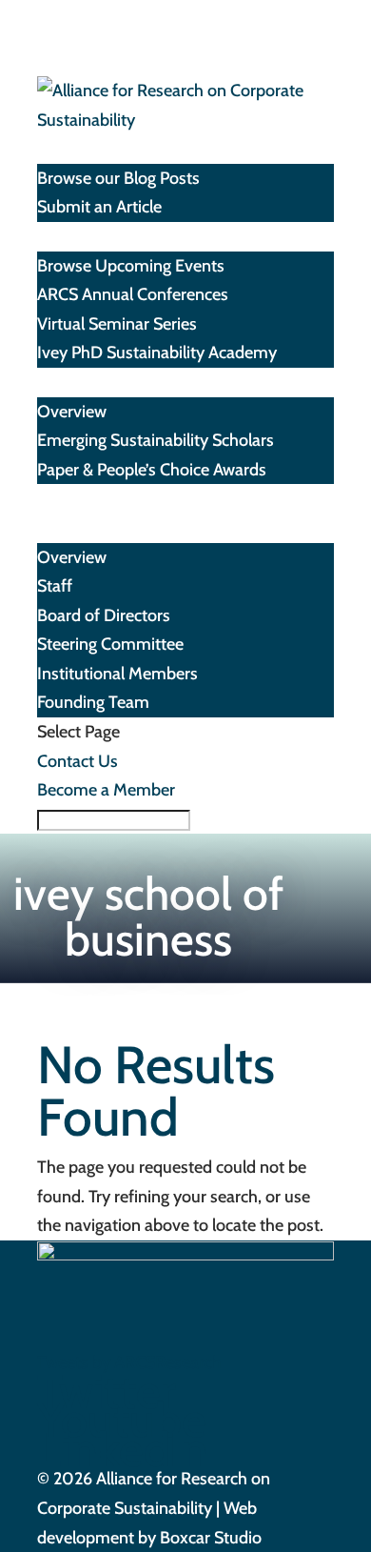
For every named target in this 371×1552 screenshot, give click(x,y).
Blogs (57, 148)
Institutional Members (117, 673)
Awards (63, 382)
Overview (72, 411)
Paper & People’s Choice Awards (151, 469)
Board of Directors (103, 615)
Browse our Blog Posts (118, 178)
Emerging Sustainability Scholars (155, 440)
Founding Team (93, 702)
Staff (54, 585)
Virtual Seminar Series (117, 323)
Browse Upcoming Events (131, 265)
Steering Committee (110, 644)
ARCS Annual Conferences (132, 294)
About (59, 527)
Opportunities (88, 498)
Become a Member (106, 789)
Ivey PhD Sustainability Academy (157, 352)
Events (62, 236)
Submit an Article (99, 206)
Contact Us (77, 761)
